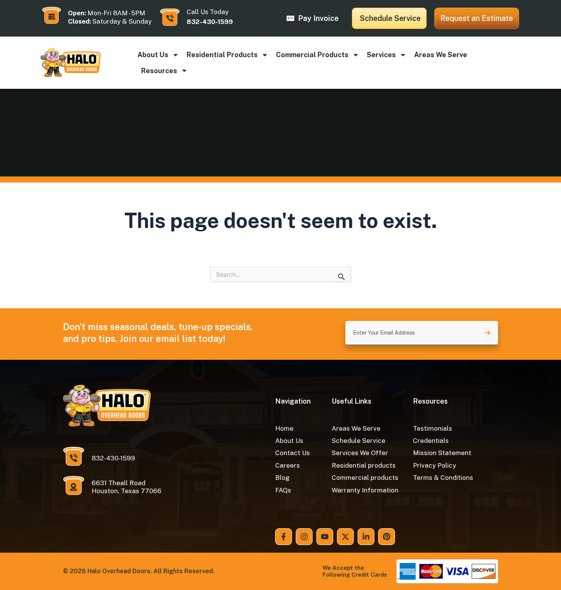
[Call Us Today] (169, 17)
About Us (152, 55)
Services (381, 55)
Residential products (222, 55)
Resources (159, 71)
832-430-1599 (210, 22)
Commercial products (312, 55)
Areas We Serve (440, 55)
